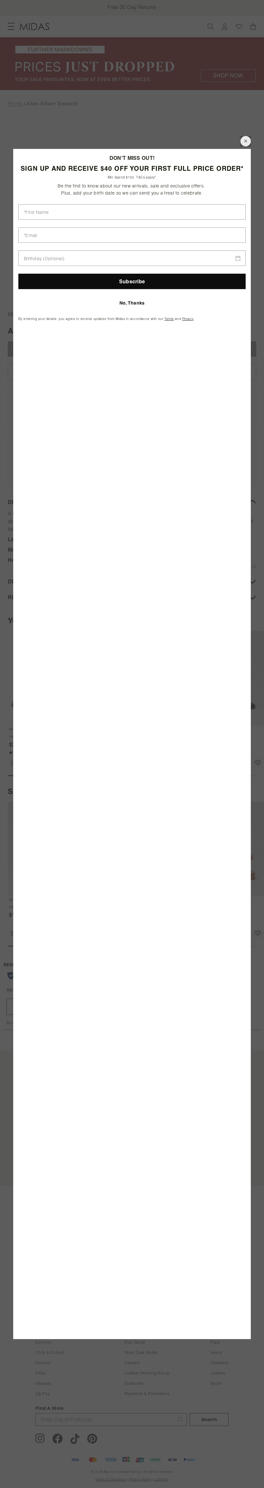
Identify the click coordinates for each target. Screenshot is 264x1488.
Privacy (188, 319)
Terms (169, 319)
